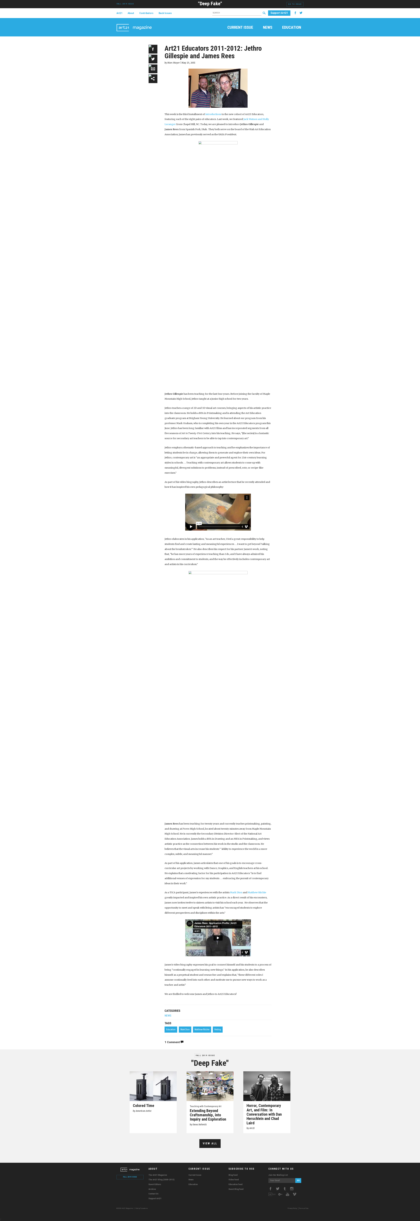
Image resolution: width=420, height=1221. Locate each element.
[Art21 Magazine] (134, 24)
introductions (213, 114)
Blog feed (233, 1175)
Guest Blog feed (236, 1189)
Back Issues (165, 13)
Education (291, 28)
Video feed (234, 1179)
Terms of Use (303, 1208)
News (267, 28)
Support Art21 (279, 12)
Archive (152, 1189)
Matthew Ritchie (257, 892)
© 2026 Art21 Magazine (124, 1208)
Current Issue (240, 28)
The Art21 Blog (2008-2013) (161, 1179)
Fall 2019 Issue (205, 1055)
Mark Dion (236, 892)
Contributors (146, 13)
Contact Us (153, 1193)
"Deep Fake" (210, 3)
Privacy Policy (292, 1208)
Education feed (235, 1184)
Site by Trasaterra (141, 1208)
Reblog (217, 1029)
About (131, 13)
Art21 (119, 13)
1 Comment (173, 1042)
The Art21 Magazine (157, 1175)
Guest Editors (154, 1184)
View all (210, 1143)
